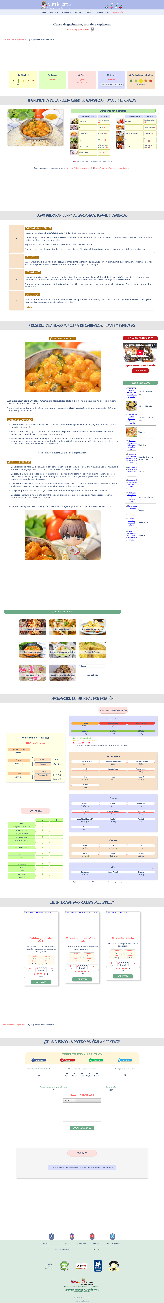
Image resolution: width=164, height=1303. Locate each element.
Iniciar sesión (117, 12)
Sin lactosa (103, 168)
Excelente (97, 1076)
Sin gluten (142, 432)
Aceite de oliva (83, 121)
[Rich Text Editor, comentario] (82, 1112)
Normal (74, 1076)
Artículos (52, 12)
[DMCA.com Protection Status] (64, 1270)
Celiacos (96, 168)
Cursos (89, 12)
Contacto (64, 1244)
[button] (65, 1100)
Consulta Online (103, 12)
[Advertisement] (82, 55)
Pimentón (127, 146)
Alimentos (65, 12)
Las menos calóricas (145, 497)
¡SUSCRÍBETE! (140, 370)
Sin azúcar (126, 168)
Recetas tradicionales (82, 1301)
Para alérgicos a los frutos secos (145, 458)
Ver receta (41, 981)
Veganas (141, 510)
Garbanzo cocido (83, 134)
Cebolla (127, 127)
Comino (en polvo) (83, 146)
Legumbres (20, 39)
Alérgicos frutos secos (115, 168)
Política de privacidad (113, 1244)
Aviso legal (96, 1244)
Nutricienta (111, 80)
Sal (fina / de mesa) (84, 152)
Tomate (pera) (128, 121)
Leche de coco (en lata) (131, 134)
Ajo (80, 127)
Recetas (78, 12)
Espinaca (81, 140)
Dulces (140, 484)
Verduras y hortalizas (80, 168)
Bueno (82, 1076)
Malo (66, 1076)
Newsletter (46, 1244)
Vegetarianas (143, 522)
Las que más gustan (145, 405)
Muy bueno (89, 1076)
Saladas (90, 168)
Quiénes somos (81, 1244)
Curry (126, 140)
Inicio (43, 12)
